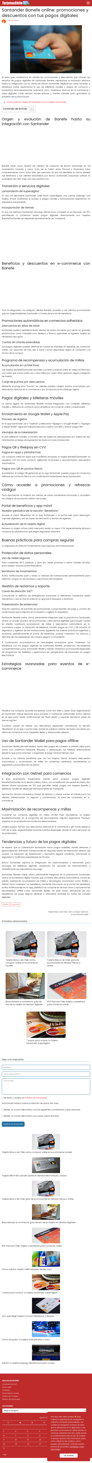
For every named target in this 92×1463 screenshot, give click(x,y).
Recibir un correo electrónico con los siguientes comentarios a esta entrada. (42, 1109)
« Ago (4, 1454)
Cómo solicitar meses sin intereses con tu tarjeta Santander (36, 102)
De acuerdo (69, 1455)
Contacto (6, 1390)
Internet (6, 904)
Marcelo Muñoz (13, 20)
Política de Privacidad (36, 1097)
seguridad (15, 904)
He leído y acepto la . (25, 1097)
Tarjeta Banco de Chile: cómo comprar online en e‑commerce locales (68, 913)
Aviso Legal (6, 1387)
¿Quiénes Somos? (9, 1384)
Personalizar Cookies (10, 1393)
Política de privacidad (11, 1399)
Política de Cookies (10, 1396)
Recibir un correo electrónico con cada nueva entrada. (31, 1116)
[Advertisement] (46, 143)
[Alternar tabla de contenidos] (30, 109)
